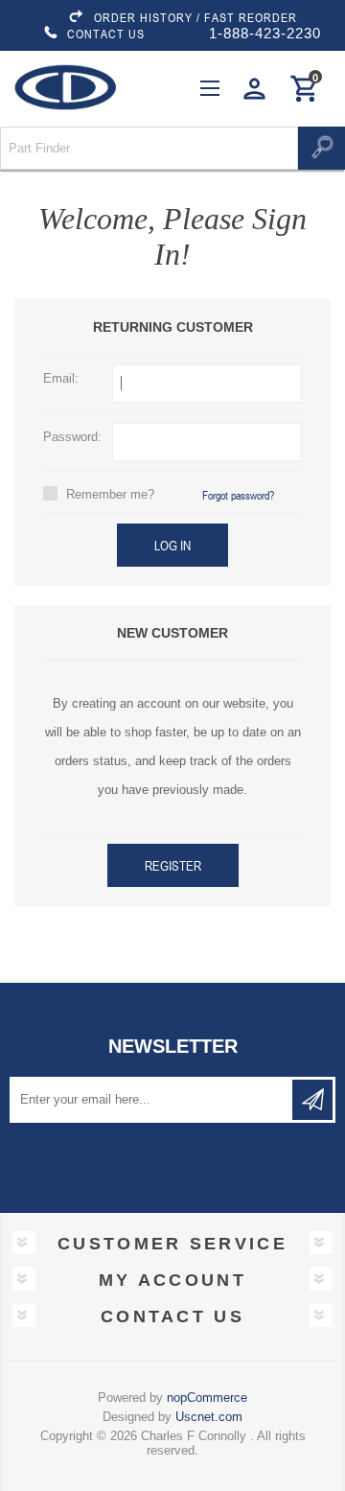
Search (321, 148)
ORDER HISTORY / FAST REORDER (195, 17)
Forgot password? (238, 494)
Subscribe (312, 1100)
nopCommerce (207, 1397)
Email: (61, 378)
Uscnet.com (208, 1416)
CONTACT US (106, 33)
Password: (72, 437)
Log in (172, 545)
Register (173, 865)
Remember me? (110, 494)
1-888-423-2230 (265, 33)
